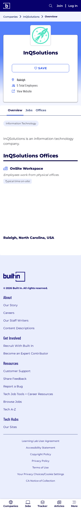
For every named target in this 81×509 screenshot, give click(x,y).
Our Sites (10, 427)
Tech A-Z (9, 409)
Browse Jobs (12, 402)
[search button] (50, 6)
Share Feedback (14, 379)
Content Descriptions (18, 328)
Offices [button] (41, 110)
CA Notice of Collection (40, 480)
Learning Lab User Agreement (40, 441)
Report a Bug (13, 386)
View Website (24, 91)
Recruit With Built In (18, 346)
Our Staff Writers (15, 320)
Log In (73, 6)
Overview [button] (15, 110)
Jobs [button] (29, 110)
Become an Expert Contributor (25, 353)
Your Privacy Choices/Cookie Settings (40, 474)
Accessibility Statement (40, 447)
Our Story (10, 305)
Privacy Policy (40, 460)
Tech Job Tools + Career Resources (28, 394)
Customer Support (17, 371)
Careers (8, 313)
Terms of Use (40, 467)
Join (60, 6)
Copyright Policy (40, 454)
